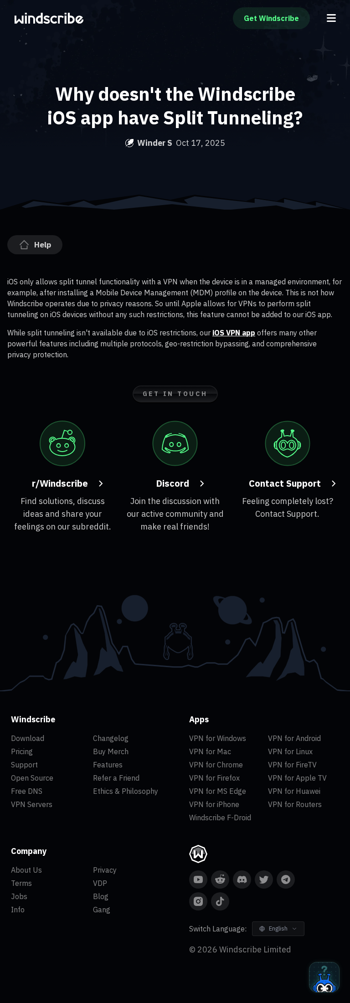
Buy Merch (111, 751)
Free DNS (26, 791)
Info (18, 909)
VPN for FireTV (292, 764)
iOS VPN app (233, 332)
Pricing (22, 751)
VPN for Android (294, 738)
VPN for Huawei (294, 791)
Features (108, 764)
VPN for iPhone (214, 804)
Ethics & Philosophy (125, 791)
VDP (100, 883)
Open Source (32, 777)
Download (27, 738)
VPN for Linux (290, 751)
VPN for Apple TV (297, 777)
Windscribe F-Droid (220, 817)
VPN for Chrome (216, 764)
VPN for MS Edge (217, 791)
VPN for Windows (217, 738)
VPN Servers (31, 804)
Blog (100, 896)
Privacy (105, 869)
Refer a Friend (116, 777)
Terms (21, 883)
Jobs (19, 896)
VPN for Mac (210, 751)
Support (24, 764)
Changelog (111, 738)
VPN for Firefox (214, 777)
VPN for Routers (295, 804)
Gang (101, 909)
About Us (26, 869)
